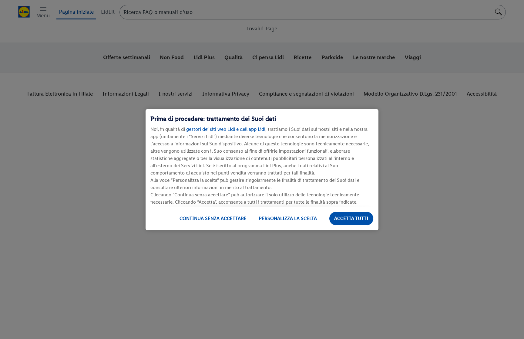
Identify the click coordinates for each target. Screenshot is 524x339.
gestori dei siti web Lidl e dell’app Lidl (225, 129)
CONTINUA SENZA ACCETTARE (213, 218)
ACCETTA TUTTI (351, 218)
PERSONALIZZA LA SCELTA (288, 218)
